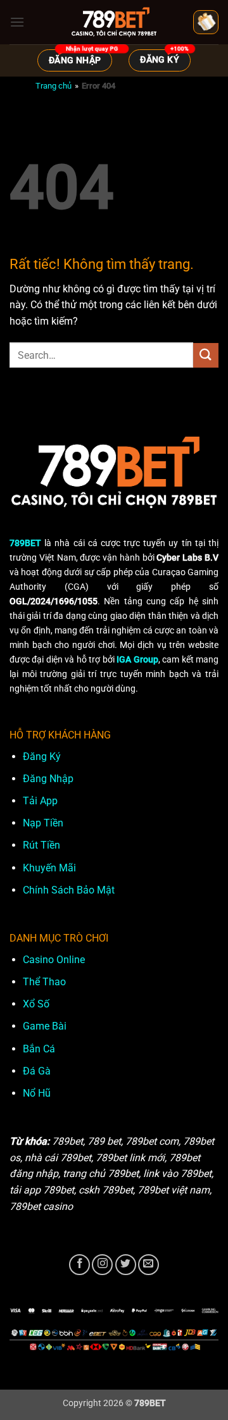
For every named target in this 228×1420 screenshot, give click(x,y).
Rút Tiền (41, 845)
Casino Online (54, 960)
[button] (17, 21)
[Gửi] (205, 355)
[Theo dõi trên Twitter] (125, 1264)
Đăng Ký (42, 756)
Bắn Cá (39, 1049)
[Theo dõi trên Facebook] (79, 1264)
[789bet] (114, 22)
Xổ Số (36, 1004)
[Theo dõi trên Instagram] (102, 1264)
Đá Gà (37, 1071)
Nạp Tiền (43, 823)
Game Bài (44, 1026)
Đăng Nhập (48, 779)
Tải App (40, 801)
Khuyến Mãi (49, 868)
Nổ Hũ (37, 1093)
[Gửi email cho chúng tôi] (148, 1264)
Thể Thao (44, 982)
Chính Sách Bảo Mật (69, 890)
